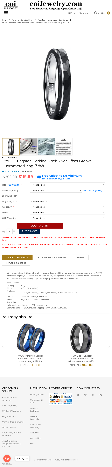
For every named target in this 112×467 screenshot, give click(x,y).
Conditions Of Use (36, 401)
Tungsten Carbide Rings (23, 20)
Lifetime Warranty (34, 418)
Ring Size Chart (9, 416)
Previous (3, 346)
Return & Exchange (16, 263)
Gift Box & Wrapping (11, 411)
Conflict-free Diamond (12, 422)
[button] (28, 147)
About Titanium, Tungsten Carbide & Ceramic (11, 444)
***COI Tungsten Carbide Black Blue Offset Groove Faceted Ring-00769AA (30, 359)
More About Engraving (92, 190)
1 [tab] (49, 373)
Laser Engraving (9, 405)
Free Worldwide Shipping (9, 399)
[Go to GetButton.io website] (7, 464)
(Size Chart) (13, 185)
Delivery (80, 257)
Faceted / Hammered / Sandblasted (54, 20)
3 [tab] (58, 373)
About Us (34, 432)
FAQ (32, 443)
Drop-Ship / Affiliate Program (11, 434)
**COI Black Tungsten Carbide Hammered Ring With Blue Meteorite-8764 (81, 359)
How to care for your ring (52, 257)
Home (4, 20)
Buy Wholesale (9, 427)
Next (109, 346)
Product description (17, 257)
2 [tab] (53, 373)
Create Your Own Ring (36, 426)
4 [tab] (62, 373)
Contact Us (35, 438)
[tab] (17, 257)
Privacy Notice (37, 394)
